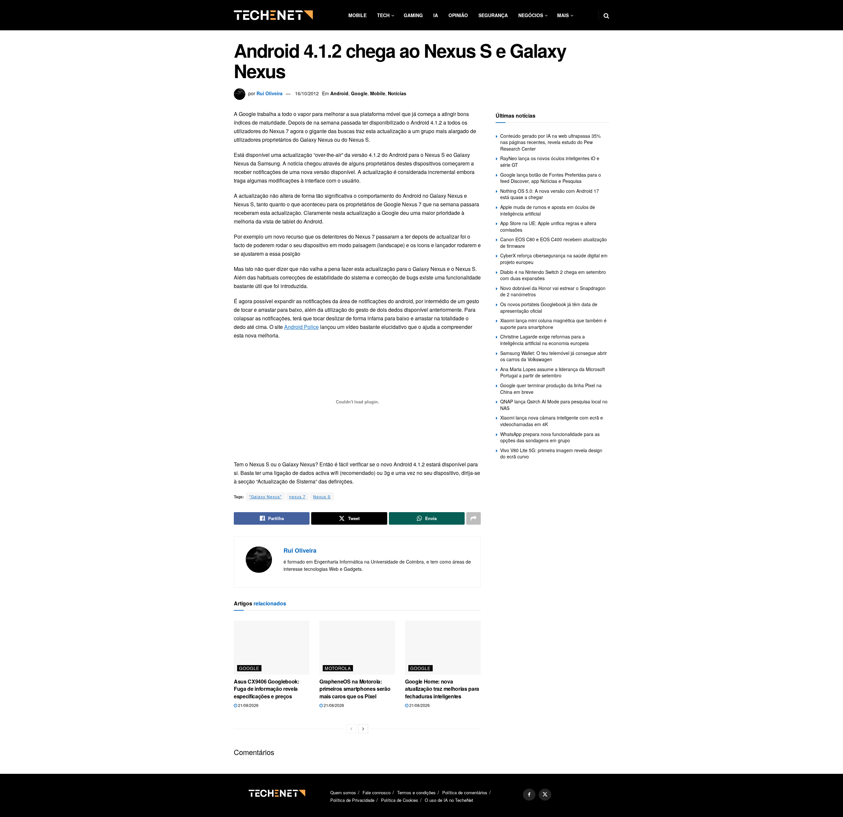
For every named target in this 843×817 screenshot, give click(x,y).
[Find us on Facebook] (529, 795)
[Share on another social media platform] (473, 518)
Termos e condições (416, 792)
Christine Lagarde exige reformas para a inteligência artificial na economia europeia (544, 339)
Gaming (413, 15)
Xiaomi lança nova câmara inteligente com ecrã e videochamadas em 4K (551, 420)
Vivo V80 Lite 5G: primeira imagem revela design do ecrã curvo (551, 453)
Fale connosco (377, 792)
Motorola (338, 668)
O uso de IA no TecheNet (449, 800)
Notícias (397, 93)
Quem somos (343, 792)
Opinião (458, 15)
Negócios (530, 15)
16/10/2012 (307, 93)
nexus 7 (297, 496)
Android (339, 93)
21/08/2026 (247, 705)
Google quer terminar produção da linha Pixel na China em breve (551, 388)
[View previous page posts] (351, 728)
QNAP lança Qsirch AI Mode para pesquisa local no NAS (554, 404)
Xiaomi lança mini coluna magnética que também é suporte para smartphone (553, 323)
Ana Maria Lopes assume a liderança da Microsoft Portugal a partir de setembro (552, 372)
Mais (563, 15)
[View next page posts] (363, 728)
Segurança (493, 15)
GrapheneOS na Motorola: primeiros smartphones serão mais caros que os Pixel (354, 689)
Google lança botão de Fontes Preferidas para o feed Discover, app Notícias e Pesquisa (550, 178)
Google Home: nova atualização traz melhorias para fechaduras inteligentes (442, 689)
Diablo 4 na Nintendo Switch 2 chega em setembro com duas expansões (553, 275)
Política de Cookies (399, 800)
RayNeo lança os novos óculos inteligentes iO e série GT (549, 161)
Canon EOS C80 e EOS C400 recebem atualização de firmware (553, 242)
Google (359, 93)
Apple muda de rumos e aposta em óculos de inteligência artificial (547, 210)
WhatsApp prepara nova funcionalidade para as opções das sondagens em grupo (550, 437)
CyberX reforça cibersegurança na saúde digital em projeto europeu (554, 258)
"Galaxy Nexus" (265, 496)
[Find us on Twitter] (545, 795)
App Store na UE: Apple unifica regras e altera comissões (548, 226)
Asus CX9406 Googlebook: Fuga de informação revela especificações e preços (266, 689)
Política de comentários (464, 792)
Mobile (357, 15)
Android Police (301, 327)
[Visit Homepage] (273, 15)
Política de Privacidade (352, 800)
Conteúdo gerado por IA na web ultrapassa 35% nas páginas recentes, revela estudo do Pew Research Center (550, 142)
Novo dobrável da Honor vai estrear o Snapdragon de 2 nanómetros (553, 291)
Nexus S (322, 496)
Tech (383, 15)
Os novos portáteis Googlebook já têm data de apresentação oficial (548, 307)
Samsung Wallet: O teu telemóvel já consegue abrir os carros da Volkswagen (553, 356)
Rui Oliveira (270, 93)
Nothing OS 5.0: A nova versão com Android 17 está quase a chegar (549, 194)
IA (435, 15)
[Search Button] (606, 15)
